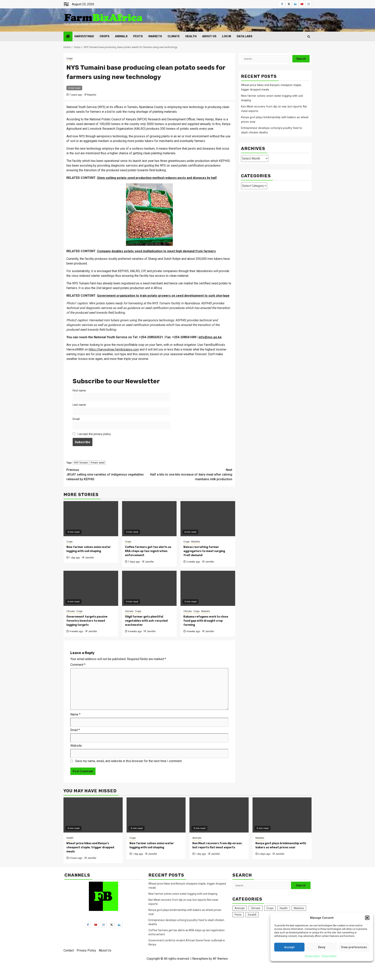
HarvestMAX (84, 36)
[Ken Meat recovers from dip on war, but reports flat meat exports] (219, 815)
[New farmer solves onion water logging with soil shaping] (156, 815)
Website (76, 745)
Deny (321, 947)
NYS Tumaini (81, 462)
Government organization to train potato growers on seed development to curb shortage (163, 295)
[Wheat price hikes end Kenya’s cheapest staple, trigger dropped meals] (93, 815)
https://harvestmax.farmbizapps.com (114, 349)
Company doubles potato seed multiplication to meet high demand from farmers (156, 251)
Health (190, 36)
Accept (289, 947)
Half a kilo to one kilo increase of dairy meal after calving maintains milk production (191, 474)
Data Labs (244, 36)
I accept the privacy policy (94, 434)
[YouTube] (96, 924)
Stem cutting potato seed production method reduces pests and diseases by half (157, 178)
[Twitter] (111, 924)
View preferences (354, 947)
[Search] (308, 36)
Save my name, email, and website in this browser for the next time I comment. (128, 761)
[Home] (68, 36)
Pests (138, 36)
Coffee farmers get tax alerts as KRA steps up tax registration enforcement (148, 551)
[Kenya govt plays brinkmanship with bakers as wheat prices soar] (282, 815)
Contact (68, 950)
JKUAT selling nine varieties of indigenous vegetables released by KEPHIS (105, 474)
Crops (104, 36)
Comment (78, 665)
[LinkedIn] (119, 925)
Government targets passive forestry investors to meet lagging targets (86, 621)
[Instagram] (103, 924)
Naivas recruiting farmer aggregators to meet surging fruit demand (204, 551)
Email (76, 419)
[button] (367, 918)
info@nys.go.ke (210, 337)
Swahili (252, 914)
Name (75, 714)
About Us (209, 36)
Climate (174, 36)
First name (79, 390)
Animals (121, 36)
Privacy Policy (312, 956)
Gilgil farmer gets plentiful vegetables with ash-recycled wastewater (146, 621)
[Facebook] (88, 924)
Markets (155, 36)
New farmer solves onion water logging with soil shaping (182, 893)
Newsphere (200, 958)
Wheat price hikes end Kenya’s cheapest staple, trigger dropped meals (90, 847)
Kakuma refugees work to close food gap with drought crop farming (205, 621)
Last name (79, 405)
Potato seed (97, 462)
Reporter (91, 94)
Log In (226, 36)
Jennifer (89, 557)
